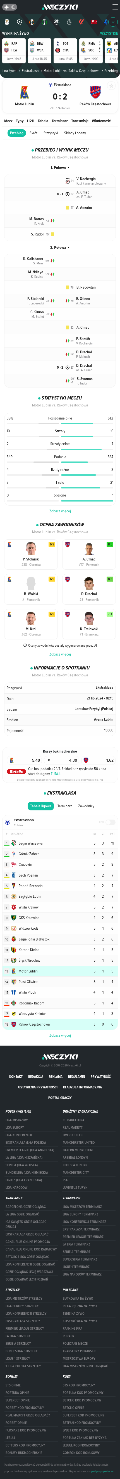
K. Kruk (39, 223)
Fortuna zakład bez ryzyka (85, 1438)
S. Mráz (38, 262)
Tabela (43, 121)
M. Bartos (36, 219)
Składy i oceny (75, 133)
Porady (69, 1336)
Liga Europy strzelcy (22, 1306)
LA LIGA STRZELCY (18, 1336)
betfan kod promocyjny (82, 1423)
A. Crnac (82, 192)
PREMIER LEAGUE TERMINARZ (83, 1237)
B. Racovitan (86, 287)
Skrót (33, 133)
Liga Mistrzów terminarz (82, 1207)
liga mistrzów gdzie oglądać (85, 1366)
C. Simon (37, 312)
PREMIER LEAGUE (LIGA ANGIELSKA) (30, 1150)
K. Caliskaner (33, 258)
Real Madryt (73, 1127)
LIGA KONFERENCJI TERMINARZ (84, 1222)
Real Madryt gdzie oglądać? (28, 1415)
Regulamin (76, 1076)
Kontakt (16, 1076)
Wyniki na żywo (15, 33)
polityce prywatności (102, 1471)
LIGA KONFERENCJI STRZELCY (26, 1313)
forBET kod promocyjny (25, 1408)
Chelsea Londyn (75, 1165)
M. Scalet (38, 316)
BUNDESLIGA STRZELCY (22, 1351)
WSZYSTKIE (109, 33)
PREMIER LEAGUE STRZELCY (25, 1328)
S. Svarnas (85, 378)
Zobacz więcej (60, 511)
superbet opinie (18, 1400)
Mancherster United (79, 1142)
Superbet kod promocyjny (83, 1415)
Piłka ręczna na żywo (80, 1306)
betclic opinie (73, 1408)
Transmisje (79, 121)
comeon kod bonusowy (81, 1453)
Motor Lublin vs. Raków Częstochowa (71, 70)
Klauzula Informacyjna (82, 1087)
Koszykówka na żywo (80, 1321)
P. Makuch (83, 356)
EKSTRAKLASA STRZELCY (23, 1321)
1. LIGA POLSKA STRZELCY (23, 1366)
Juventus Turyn (75, 1187)
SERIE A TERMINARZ (76, 1252)
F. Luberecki (36, 303)
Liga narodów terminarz (82, 1274)
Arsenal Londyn (75, 1157)
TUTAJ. (56, 773)
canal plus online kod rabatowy (31, 1249)
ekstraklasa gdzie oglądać (27, 1234)
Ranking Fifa (72, 1328)
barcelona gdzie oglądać (26, 1207)
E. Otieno (83, 298)
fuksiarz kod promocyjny (26, 1430)
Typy (20, 121)
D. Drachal (84, 352)
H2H (30, 121)
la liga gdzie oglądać (22, 1214)
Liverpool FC (73, 1135)
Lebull (10, 1438)
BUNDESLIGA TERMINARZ (80, 1259)
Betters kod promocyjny (25, 1445)
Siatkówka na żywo (78, 1298)
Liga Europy (15, 1127)
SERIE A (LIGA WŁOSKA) (22, 1165)
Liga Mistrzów (17, 1120)
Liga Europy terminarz (80, 1214)
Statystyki (51, 133)
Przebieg (16, 133)
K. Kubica (37, 276)
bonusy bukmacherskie (24, 1453)
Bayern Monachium (78, 1150)
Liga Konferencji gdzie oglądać (30, 1264)
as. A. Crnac (84, 369)
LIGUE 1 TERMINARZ (76, 1267)
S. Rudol (37, 234)
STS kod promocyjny (79, 1385)
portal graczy (60, 1097)
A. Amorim (84, 207)
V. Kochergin (86, 179)
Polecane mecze (75, 1343)
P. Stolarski (35, 298)
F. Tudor (82, 383)
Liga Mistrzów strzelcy (24, 1298)
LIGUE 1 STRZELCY (18, 1358)
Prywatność (101, 1076)
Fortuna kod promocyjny (83, 1393)
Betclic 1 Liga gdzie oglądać (27, 1257)
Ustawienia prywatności (37, 1087)
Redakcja (35, 1076)
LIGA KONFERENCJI (19, 1135)
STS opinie (13, 1385)
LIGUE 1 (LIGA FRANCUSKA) (24, 1180)
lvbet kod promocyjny (81, 1430)
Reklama (56, 1076)
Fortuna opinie (17, 1393)
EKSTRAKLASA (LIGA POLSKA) (26, 1142)
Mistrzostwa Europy (79, 1358)
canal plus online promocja (28, 1242)
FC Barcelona (73, 1120)
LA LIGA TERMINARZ (76, 1244)
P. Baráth (83, 338)
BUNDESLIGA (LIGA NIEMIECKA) (27, 1172)
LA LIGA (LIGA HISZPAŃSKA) (24, 1157)
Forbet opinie (16, 1423)
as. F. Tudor (84, 196)
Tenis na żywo (74, 1313)
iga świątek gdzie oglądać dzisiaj (26, 1224)
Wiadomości (101, 121)
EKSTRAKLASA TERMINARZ (81, 1229)
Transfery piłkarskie (79, 1351)
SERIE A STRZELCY (18, 1343)
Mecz (8, 121)
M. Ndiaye (35, 272)
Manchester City (76, 1172)
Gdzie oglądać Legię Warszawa (29, 1272)
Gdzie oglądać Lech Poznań (27, 1279)
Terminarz (60, 121)
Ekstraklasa (30, 70)
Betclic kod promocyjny (82, 1400)
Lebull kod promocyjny (81, 1445)
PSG (65, 1180)
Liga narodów (16, 1187)
